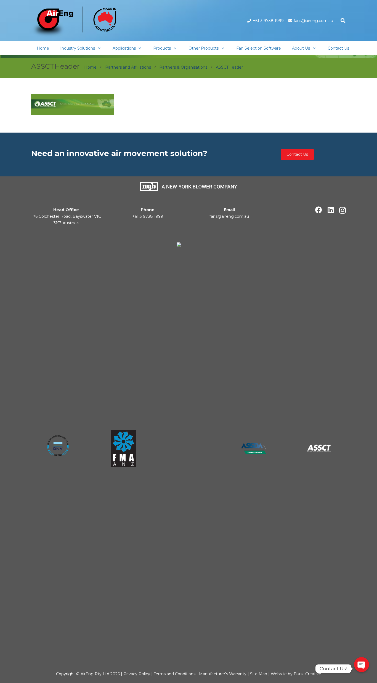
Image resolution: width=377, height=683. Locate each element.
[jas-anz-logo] (188, 448)
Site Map (259, 673)
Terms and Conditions (174, 673)
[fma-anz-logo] (123, 448)
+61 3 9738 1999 (147, 216)
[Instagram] (342, 210)
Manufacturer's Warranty (222, 673)
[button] (343, 21)
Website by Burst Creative (296, 673)
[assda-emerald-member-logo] (253, 448)
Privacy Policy (136, 673)
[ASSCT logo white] (319, 448)
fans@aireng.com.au (229, 216)
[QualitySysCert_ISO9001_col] (58, 448)
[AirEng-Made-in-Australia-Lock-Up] (73, 22)
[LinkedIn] (331, 209)
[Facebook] (318, 209)
